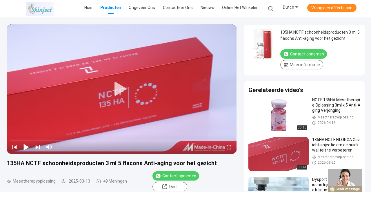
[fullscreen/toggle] (229, 147)
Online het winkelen (240, 7)
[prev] (14, 147)
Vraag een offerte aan (331, 8)
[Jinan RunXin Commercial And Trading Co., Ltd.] (40, 9)
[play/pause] (26, 147)
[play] (121, 89)
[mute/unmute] (49, 147)
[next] (37, 147)
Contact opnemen (179, 176)
